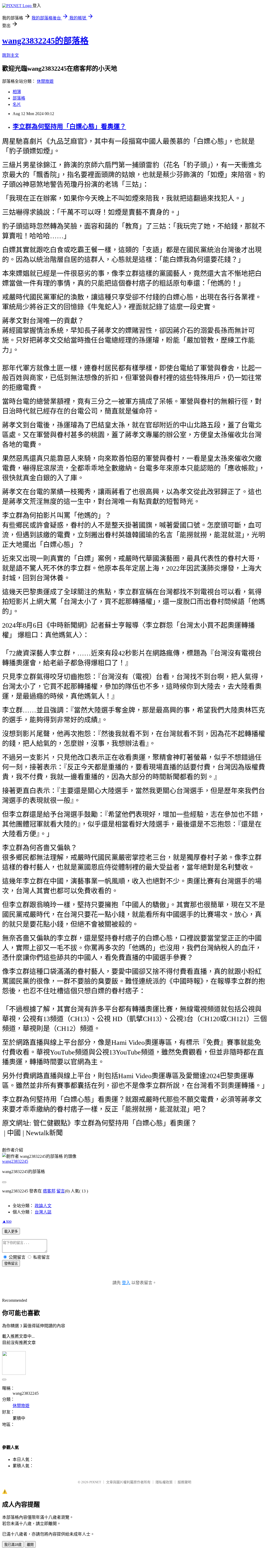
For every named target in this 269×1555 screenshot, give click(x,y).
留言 (60, 1191)
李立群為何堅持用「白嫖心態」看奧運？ (69, 126)
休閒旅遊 (45, 81)
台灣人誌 (43, 1212)
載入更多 (11, 1231)
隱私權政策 (164, 1482)
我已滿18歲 (13, 1545)
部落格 (19, 98)
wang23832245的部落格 (45, 40)
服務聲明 (184, 1482)
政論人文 (43, 1205)
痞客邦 (49, 1191)
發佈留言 (11, 1263)
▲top (7, 1221)
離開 (30, 1545)
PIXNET (95, 1482)
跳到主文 (10, 55)
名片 (17, 104)
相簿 (17, 92)
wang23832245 (15, 1161)
